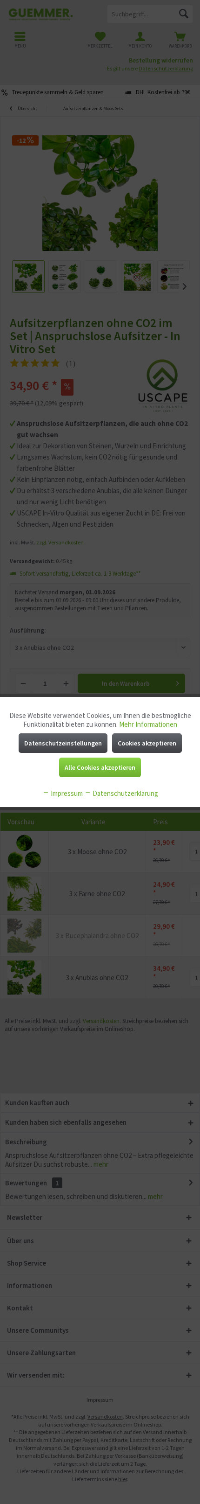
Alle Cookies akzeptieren (100, 767)
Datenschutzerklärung (124, 793)
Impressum (66, 793)
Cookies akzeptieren (147, 743)
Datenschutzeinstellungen (63, 743)
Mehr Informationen (148, 724)
